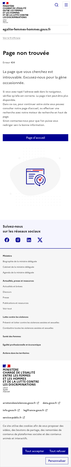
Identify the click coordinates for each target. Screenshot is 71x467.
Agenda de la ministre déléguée (18, 272)
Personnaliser (56, 461)
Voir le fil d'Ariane (11, 38)
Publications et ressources (15, 303)
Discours (7, 292)
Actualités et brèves (12, 286)
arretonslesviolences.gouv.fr (19, 403)
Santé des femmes (12, 336)
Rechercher (56, 4)
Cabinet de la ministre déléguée (18, 267)
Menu (66, 4)
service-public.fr (12, 417)
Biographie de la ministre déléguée (20, 261)
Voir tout (7, 308)
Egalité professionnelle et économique (22, 344)
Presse (6, 297)
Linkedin (29, 240)
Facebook (7, 240)
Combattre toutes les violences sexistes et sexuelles (28, 328)
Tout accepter (34, 451)
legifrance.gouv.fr (33, 410)
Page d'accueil (35, 138)
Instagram (18, 240)
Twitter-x (40, 240)
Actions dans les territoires (16, 353)
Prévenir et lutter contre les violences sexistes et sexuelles (31, 322)
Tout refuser (57, 451)
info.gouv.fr (10, 410)
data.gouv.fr (50, 403)
